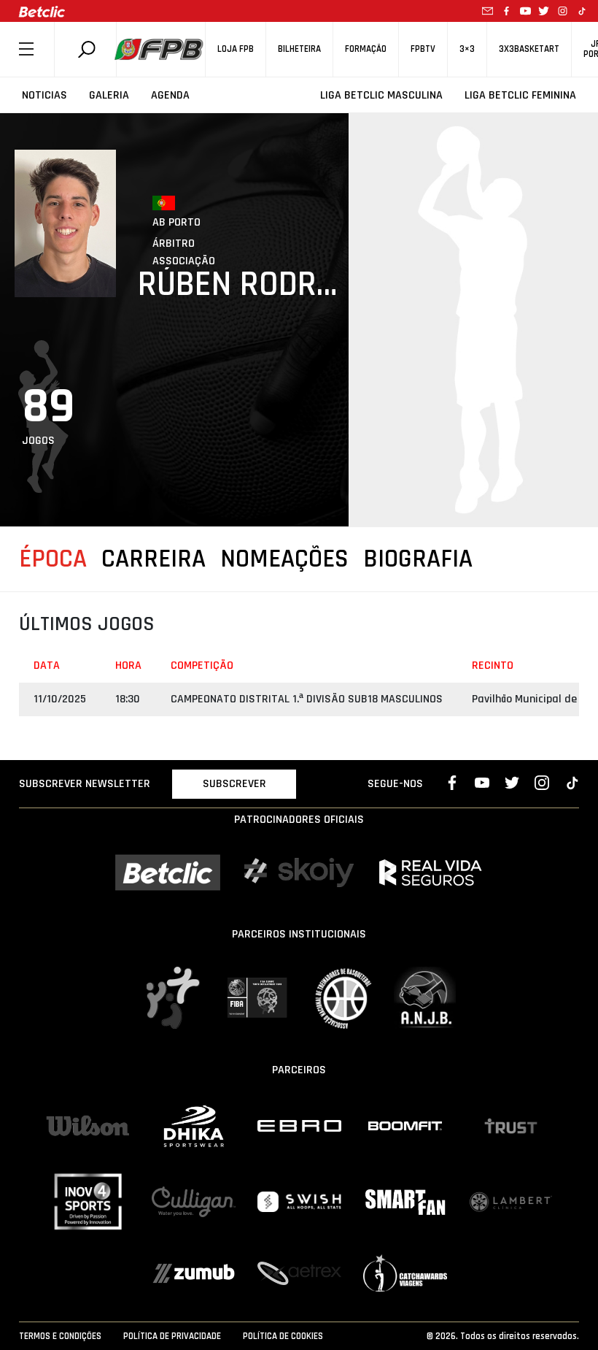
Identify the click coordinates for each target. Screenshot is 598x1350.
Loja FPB (235, 49)
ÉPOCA (53, 559)
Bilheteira (299, 49)
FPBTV (423, 49)
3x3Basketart (529, 49)
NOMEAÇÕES (284, 559)
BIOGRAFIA (418, 559)
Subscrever (234, 783)
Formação (366, 49)
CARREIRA (153, 559)
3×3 (467, 49)
